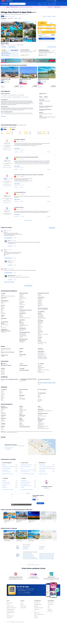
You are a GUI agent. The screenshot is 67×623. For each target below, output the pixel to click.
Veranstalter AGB (37, 602)
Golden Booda (4, 485)
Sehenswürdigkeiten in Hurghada (7, 473)
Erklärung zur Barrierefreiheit (38, 614)
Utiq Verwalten (36, 609)
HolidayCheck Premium (10, 612)
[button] (12, 29)
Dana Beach (4, 464)
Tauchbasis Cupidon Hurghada (25, 466)
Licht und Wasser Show (6, 482)
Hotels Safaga (41, 548)
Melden (15, 237)
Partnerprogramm (23, 606)
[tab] (42, 22)
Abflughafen (40, 25)
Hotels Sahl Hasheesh (26, 546)
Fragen (20, 18)
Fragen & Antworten (10, 606)
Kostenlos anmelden (20, 44)
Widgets (21, 604)
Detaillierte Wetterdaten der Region (33, 564)
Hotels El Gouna (25, 548)
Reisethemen (50, 609)
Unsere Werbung (50, 604)
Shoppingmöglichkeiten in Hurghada (27, 489)
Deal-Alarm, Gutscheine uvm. (11, 607)
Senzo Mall (22, 487)
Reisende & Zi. (49, 28)
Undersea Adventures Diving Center (26, 464)
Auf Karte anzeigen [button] (25, 14)
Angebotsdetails (7, 432)
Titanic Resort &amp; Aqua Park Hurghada (29, 557)
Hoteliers (21, 602)
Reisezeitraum (49, 25)
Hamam (22, 468)
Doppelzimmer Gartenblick (7, 149)
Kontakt (8, 604)
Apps (7, 614)
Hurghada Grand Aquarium (6, 471)
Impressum (36, 617)
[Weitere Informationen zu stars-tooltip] (36, 12)
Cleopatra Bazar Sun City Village (26, 485)
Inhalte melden (9, 617)
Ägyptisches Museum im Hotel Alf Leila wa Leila (8, 466)
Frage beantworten (9, 237)
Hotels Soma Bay (25, 547)
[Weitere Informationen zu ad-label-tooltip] (29, 493)
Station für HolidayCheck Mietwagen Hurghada (48, 382)
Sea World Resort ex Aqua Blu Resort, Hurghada (46, 556)
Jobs (48, 607)
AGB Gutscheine (36, 612)
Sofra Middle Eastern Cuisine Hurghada (45, 468)
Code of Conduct (23, 607)
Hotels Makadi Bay (42, 546)
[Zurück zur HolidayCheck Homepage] (4, 4)
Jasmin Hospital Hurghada (6, 468)
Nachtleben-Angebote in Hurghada (7, 489)
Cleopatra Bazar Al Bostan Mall (26, 482)
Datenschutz (36, 606)
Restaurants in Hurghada (43, 473)
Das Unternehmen (51, 602)
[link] (39, 4)
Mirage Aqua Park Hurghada (27, 553)
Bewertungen (10, 18)
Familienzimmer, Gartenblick (8, 167)
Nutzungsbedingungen (37, 604)
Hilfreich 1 (10, 279)
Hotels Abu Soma (41, 547)
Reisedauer (40, 28)
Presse (49, 606)
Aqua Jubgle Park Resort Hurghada (28, 554)
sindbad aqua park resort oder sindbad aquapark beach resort (47, 554)
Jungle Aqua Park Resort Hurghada (28, 556)
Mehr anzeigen (3, 116)
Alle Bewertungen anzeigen (28, 220)
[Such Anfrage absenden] (25, 4)
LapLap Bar (4, 480)
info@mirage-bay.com (9, 447)
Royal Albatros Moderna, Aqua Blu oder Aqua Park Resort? (47, 553)
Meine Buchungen (10, 602)
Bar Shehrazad (4, 487)
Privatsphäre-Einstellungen (38, 607)
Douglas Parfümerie (24, 480)
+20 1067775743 (8, 449)
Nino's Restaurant (42, 464)
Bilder (16, 18)
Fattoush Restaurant (42, 471)
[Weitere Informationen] (32, 86)
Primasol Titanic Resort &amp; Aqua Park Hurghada (31, 558)
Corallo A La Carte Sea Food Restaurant (45, 466)
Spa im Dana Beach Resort (25, 471)
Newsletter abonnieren (10, 609)
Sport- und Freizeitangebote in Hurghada (27, 473)
